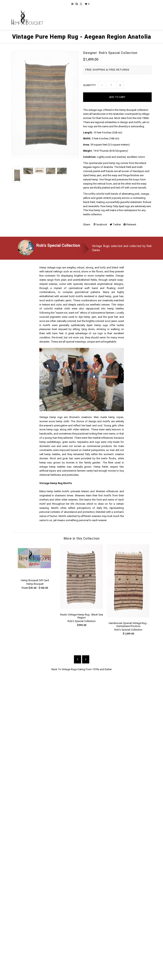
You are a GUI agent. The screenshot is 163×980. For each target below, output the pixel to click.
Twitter (116, 224)
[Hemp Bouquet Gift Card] (35, 573)
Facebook (101, 224)
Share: (86, 224)
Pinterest (131, 224)
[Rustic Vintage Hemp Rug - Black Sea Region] (81, 607)
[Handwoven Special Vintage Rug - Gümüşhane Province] (128, 616)
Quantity (89, 85)
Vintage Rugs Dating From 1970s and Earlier (87, 669)
